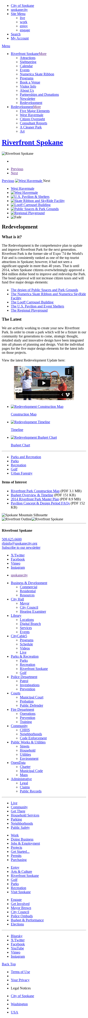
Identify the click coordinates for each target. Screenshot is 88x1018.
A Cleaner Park (31, 127)
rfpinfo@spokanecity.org (19, 543)
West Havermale (31, 115)
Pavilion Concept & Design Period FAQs (40, 503)
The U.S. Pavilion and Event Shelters (37, 306)
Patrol (24, 681)
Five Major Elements (35, 111)
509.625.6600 (12, 539)
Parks (24, 660)
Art (22, 131)
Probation (27, 701)
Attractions (27, 58)
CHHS (25, 730)
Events (25, 70)
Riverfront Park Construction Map (35, 491)
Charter (25, 767)
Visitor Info (28, 86)
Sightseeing (28, 62)
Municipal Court (31, 697)
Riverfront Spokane (34, 669)
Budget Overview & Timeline (32, 495)
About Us (27, 90)
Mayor (24, 603)
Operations (27, 714)
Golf (23, 673)
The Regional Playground (29, 310)
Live (23, 652)
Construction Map (24, 414)
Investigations (29, 685)
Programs (26, 78)
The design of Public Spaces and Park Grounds (44, 290)
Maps (24, 775)
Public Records (31, 791)
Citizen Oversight (32, 119)
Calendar (26, 66)
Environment (29, 758)
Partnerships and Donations (39, 94)
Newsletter (27, 99)
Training (26, 722)
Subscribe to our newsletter (21, 547)
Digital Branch (30, 624)
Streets (24, 746)
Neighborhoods (31, 734)
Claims (25, 787)
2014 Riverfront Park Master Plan (35, 499)
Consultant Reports (33, 123)
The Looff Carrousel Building (32, 302)
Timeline (17, 430)
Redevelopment (31, 103)
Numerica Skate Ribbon (37, 74)
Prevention (27, 689)
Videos (25, 648)
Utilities (25, 754)
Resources (27, 595)
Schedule (26, 644)
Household (27, 750)
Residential (28, 591)
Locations (27, 620)
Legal (24, 783)
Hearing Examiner (33, 611)
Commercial (28, 587)
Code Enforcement (33, 738)
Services (26, 628)
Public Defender (31, 705)
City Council (29, 607)
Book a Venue (30, 82)
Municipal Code (31, 771)
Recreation (27, 664)
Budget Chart (20, 445)
